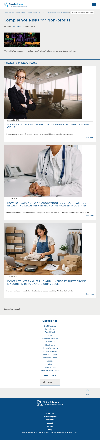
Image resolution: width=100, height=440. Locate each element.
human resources (50, 351)
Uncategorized (50, 367)
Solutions (50, 413)
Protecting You (50, 416)
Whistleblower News (50, 370)
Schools (50, 361)
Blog (50, 429)
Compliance (50, 329)
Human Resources (50, 348)
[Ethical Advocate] (50, 402)
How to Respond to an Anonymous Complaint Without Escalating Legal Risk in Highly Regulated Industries (47, 204)
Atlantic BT (73, 432)
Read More (90, 137)
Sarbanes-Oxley (50, 357)
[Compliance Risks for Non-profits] (22, 40)
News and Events (50, 354)
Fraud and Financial (50, 338)
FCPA (50, 335)
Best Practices (50, 326)
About (50, 423)
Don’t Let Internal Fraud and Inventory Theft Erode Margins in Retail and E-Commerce (46, 282)
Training (50, 364)
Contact (50, 426)
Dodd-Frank (50, 332)
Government (50, 342)
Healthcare (50, 345)
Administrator (16, 27)
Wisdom (50, 420)
